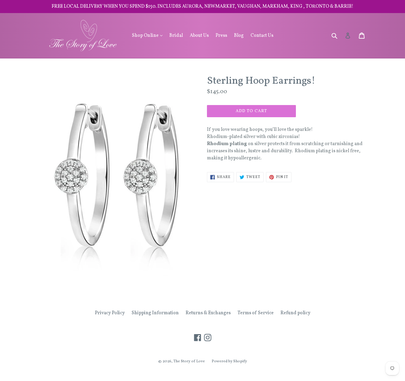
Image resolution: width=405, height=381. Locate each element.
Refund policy (295, 313)
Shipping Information (155, 313)
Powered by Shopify (229, 361)
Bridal (176, 35)
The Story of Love (189, 361)
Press (221, 35)
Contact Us (262, 35)
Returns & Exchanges (208, 313)
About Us (199, 35)
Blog (239, 35)
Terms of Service (255, 313)
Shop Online (148, 35)
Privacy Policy (110, 313)
